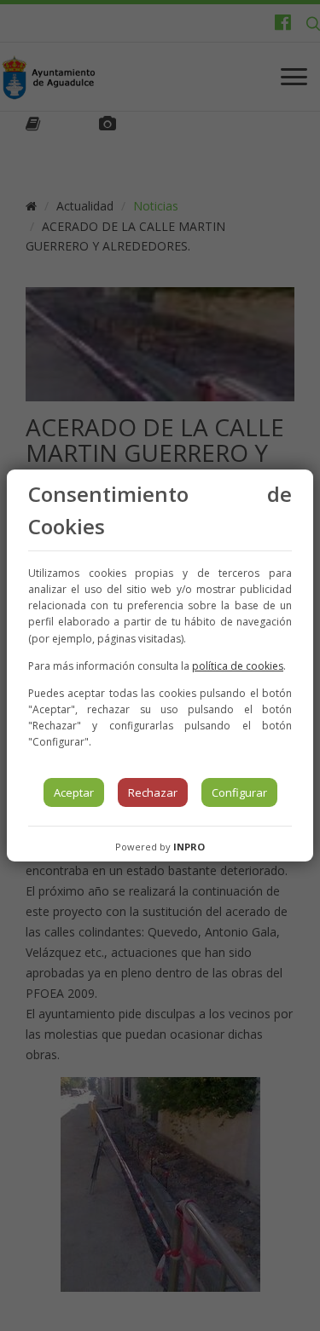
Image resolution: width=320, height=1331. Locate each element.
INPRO (189, 846)
